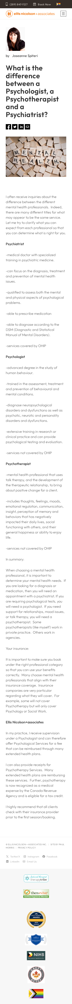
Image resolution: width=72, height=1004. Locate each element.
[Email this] (27, 128)
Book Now (44, 4)
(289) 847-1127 (18, 4)
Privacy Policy (27, 847)
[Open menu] (63, 13)
